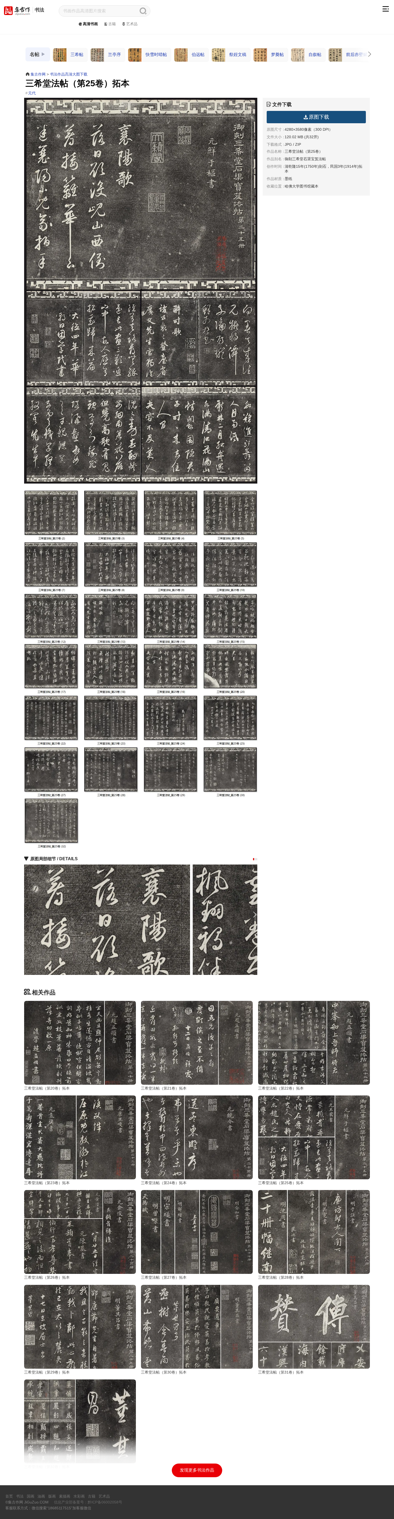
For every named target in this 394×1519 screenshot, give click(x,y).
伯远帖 (198, 54)
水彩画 (79, 1496)
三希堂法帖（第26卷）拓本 (47, 1277)
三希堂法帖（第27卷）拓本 (164, 1277)
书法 (39, 10)
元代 (32, 93)
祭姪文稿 (237, 54)
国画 (30, 1496)
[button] (253, 859)
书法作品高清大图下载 (68, 74)
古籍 (112, 24)
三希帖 (76, 54)
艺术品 (131, 24)
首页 (9, 1496)
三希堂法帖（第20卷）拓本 (47, 1088)
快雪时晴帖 (156, 54)
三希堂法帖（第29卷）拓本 (47, 1372)
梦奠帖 (277, 54)
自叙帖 (314, 54)
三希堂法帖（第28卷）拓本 (281, 1277)
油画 (41, 1496)
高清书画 (90, 24)
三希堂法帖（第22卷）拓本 (281, 1088)
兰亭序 (114, 54)
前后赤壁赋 (356, 54)
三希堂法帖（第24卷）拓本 (164, 1183)
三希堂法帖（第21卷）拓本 (164, 1088)
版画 (52, 1496)
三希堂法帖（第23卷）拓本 (47, 1183)
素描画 (64, 1496)
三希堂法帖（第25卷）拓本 (281, 1183)
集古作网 (38, 74)
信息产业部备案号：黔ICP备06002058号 (88, 1502)
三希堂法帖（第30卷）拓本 (164, 1372)
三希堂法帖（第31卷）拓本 (281, 1372)
